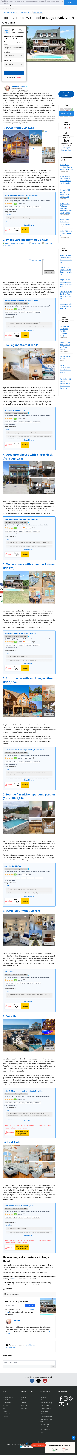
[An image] (48, 155)
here (13, 1279)
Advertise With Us (46, 1416)
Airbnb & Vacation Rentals (11, 12)
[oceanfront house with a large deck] (35, 469)
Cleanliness (9, 222)
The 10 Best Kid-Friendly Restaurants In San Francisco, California (65, 383)
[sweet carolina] (35, 250)
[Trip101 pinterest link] (69, 128)
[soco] (35, 138)
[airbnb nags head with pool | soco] (16, 146)
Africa (5, 1411)
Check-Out (7, 61)
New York (24, 1397)
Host (7, 429)
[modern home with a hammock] (16, 587)
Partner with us (46, 1408)
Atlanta (23, 1403)
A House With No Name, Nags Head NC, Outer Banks (24, 750)
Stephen (16, 1320)
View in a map (66, 114)
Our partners (45, 1405)
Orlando (24, 1405)
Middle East (6, 1414)
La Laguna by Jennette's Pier (15, 410)
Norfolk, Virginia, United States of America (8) (66, 306)
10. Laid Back (11, 1142)
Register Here (11, 1348)
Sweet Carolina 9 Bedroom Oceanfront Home (21, 301)
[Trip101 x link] (65, 128)
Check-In (7, 52)
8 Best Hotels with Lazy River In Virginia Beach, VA (66, 167)
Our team (44, 1400)
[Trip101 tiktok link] (67, 1404)
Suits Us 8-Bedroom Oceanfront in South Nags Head (24, 1091)
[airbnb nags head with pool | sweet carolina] (16, 258)
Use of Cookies (45, 1430)
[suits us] (16, 1035)
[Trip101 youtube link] (61, 1404)
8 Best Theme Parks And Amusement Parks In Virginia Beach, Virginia (66, 208)
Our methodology (46, 1403)
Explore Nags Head (38, 1445)
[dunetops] (16, 930)
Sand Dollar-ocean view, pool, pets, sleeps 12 (21, 519)
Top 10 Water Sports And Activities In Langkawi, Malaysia (64, 331)
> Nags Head (39, 12)
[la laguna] (35, 356)
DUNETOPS (9, 972)
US (35, 12)
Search (14, 73)
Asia (4, 1408)
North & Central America (11, 1400)
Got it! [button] (70, 2)
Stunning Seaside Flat (13, 866)
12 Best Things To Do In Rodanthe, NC (66, 233)
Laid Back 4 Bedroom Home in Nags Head (20, 1206)
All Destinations (8, 1397)
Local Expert (30, 1345)
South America (7, 1403)
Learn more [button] (5, 3)
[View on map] (28, 198)
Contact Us (44, 1411)
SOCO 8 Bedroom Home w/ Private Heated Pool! (22, 195)
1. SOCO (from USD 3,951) (19, 127)
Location (8, 214)
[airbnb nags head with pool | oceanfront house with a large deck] (16, 477)
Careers (43, 1414)
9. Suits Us (9, 1016)
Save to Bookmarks (66, 94)
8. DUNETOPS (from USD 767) (21, 911)
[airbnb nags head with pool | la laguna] (16, 364)
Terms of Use (45, 1424)
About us (43, 1397)
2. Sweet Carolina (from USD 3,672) (25, 239)
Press (42, 1432)
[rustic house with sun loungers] (16, 701)
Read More (28, 225)
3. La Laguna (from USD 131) (21, 345)
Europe (5, 1405)
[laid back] (16, 1161)
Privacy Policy (45, 1427)
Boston (23, 1400)
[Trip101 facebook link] (63, 128)
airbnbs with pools (26, 12)
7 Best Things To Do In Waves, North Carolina (65, 222)
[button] (29, 217)
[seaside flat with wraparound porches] (16, 817)
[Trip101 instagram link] (67, 128)
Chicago (24, 1408)
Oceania (5, 1416)
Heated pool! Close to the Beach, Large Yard (21, 633)
